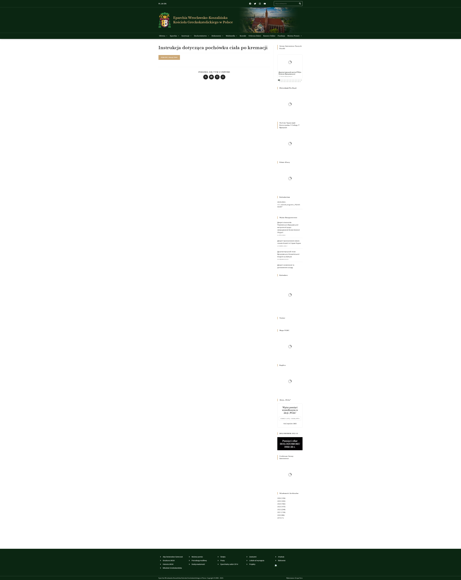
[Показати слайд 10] (293, 80)
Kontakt (243, 36)
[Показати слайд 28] (298, 81)
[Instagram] (260, 4)
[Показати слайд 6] (287, 80)
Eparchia (173, 36)
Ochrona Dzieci (255, 36)
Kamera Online (269, 36)
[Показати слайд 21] (287, 81)
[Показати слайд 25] (293, 81)
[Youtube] (265, 4)
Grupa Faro (299, 578)
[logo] (164, 20)
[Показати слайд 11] (295, 80)
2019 (279, 518)
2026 (279, 498)
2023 (279, 507)
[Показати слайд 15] (301, 80)
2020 (279, 515)
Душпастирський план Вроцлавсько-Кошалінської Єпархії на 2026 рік (288, 254)
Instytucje (185, 36)
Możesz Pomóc (293, 36)
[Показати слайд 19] (284, 81)
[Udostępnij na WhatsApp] (223, 77)
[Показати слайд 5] (285, 80)
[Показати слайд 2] (281, 80)
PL (159, 3)
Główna (162, 36)
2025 (279, 501)
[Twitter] (255, 4)
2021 (279, 512)
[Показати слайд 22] (289, 81)
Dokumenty (216, 36)
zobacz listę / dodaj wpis (289, 418)
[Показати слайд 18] (282, 81)
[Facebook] (250, 4)
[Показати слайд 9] (292, 80)
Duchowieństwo (200, 36)
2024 (279, 504)
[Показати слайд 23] (290, 81)
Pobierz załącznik (169, 57)
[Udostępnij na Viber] (217, 77)
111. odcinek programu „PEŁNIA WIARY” (288, 206)
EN (165, 3)
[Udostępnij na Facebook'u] (211, 77)
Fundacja (281, 36)
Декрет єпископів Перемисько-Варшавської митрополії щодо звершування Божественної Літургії (288, 227)
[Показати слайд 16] (279, 81)
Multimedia (230, 36)
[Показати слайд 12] (296, 80)
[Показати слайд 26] (295, 81)
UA (162, 3)
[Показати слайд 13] (298, 80)
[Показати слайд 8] (290, 80)
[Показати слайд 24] (292, 81)
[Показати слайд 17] (281, 81)
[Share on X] (205, 77)
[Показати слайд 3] (282, 80)
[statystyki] (276, 565)
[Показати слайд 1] (279, 80)
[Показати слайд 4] (284, 80)
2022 (279, 509)
